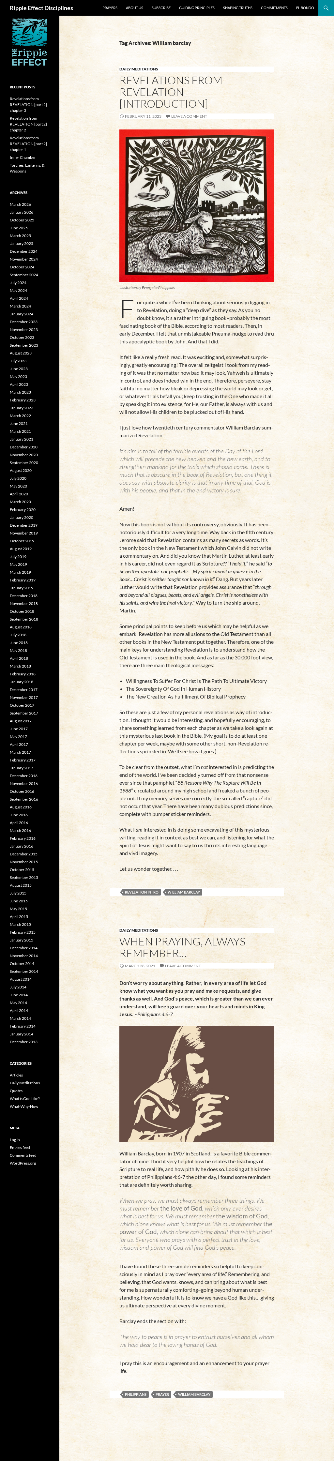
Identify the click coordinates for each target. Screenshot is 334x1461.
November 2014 (24, 955)
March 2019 (20, 572)
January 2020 (21, 517)
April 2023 (19, 384)
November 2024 (24, 259)
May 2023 (18, 376)
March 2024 (20, 306)
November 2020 (24, 454)
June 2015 (19, 900)
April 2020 (19, 493)
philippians (135, 1394)
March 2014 (20, 1018)
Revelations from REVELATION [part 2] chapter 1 (28, 143)
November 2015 (24, 861)
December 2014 (24, 947)
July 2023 (18, 360)
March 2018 (20, 666)
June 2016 (19, 814)
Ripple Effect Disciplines (41, 7)
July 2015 (18, 893)
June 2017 (19, 728)
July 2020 (18, 478)
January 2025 (21, 243)
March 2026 (20, 204)
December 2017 (24, 689)
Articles (16, 1075)
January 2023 (21, 407)
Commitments (274, 8)
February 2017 (23, 760)
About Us (134, 8)
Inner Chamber (23, 157)
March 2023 (20, 392)
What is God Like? (25, 1098)
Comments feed (23, 1155)
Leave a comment (189, 116)
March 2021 (20, 431)
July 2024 (18, 282)
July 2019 (18, 556)
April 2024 (19, 298)
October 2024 (22, 266)
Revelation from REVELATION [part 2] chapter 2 (28, 124)
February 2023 (23, 400)
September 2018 (24, 619)
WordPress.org (23, 1163)
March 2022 (20, 415)
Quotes (16, 1090)
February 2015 (23, 932)
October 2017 (22, 705)
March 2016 (20, 830)
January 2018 (21, 681)
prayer (162, 1394)
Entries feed (20, 1147)
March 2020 (20, 501)
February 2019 (23, 580)
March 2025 (20, 235)
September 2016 (24, 799)
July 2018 (18, 634)
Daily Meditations (138, 69)
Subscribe (161, 8)
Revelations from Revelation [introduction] (170, 91)
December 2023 (24, 321)
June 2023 (19, 368)
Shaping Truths (237, 8)
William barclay (184, 892)
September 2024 (24, 274)
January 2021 (21, 439)
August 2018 (21, 627)
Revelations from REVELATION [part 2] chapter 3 (28, 104)
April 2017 (19, 744)
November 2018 (24, 603)
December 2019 (24, 525)
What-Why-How (24, 1106)
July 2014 (18, 987)
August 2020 (21, 470)
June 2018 (19, 642)
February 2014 (23, 1026)
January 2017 (21, 767)
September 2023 (24, 345)
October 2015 (22, 869)
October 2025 (22, 220)
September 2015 (24, 877)
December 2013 (24, 1041)
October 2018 (22, 611)
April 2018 (19, 658)
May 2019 (18, 564)
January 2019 (21, 587)
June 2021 (19, 423)
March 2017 (20, 752)
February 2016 (23, 838)
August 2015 (21, 885)
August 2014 (21, 979)
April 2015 (19, 916)
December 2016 (24, 775)
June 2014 (19, 994)
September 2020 (24, 462)
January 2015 (21, 940)
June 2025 (19, 227)
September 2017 (24, 713)
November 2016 (24, 783)
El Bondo (305, 8)
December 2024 (24, 251)
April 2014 (19, 1010)
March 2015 (20, 924)
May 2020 (18, 486)
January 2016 (21, 846)
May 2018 (18, 650)
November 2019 (24, 533)
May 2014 (18, 1002)
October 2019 (22, 540)
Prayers (109, 8)
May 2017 (18, 736)
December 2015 (24, 853)
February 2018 (23, 673)
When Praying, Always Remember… (182, 947)
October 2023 (22, 337)
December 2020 (24, 446)
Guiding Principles (197, 8)
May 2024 (18, 290)
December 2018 (24, 595)
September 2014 (24, 971)
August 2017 (21, 720)
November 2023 (24, 329)
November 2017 (24, 697)
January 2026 (21, 212)
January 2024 (21, 313)
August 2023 (21, 353)
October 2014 (22, 963)
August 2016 (21, 807)
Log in (15, 1139)
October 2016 (22, 791)
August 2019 (21, 548)
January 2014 (21, 1034)
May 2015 (18, 908)
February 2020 (23, 509)
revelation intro (142, 892)
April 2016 (19, 822)
